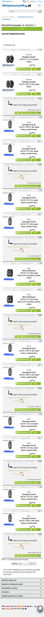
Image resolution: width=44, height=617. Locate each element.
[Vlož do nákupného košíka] (36, 69)
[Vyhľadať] (40, 11)
